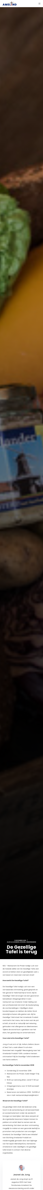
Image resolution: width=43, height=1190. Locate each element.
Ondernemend (31, 942)
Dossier (23, 942)
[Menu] (39, 4)
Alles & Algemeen (13, 942)
